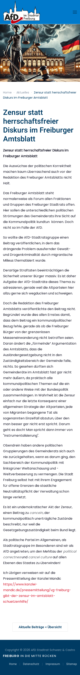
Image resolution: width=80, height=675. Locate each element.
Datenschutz (31, 664)
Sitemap (71, 664)
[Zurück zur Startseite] (21, 12)
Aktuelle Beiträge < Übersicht (40, 627)
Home (13, 664)
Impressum (53, 664)
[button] (75, 12)
